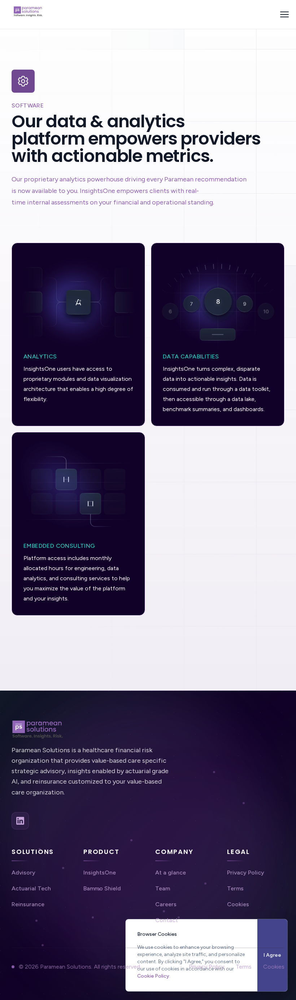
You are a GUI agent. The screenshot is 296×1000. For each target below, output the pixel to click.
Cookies (273, 966)
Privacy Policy (206, 966)
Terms (244, 966)
